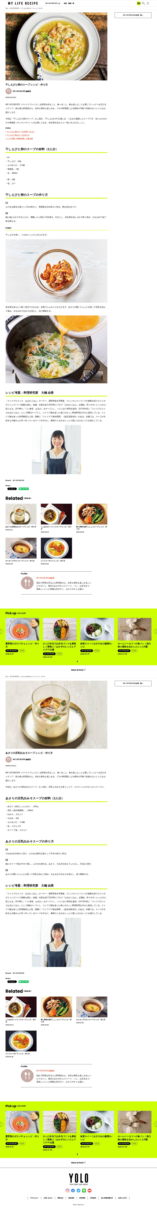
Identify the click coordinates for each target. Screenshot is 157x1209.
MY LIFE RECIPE (14, 8)
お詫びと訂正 (122, 1198)
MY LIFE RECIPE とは (53, 3)
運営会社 (60, 1198)
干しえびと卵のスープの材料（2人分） (21, 132)
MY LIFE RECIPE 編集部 (45, 578)
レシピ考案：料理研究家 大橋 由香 (20, 139)
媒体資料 (71, 1198)
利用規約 (93, 1198)
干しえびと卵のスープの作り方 (18, 135)
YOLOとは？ (34, 1198)
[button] (77, 661)
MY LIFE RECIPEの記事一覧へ (133, 15)
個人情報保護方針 (107, 1198)
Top (7, 8)
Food (22, 651)
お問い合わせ (48, 1198)
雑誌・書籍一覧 (69, 3)
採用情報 (82, 1198)
